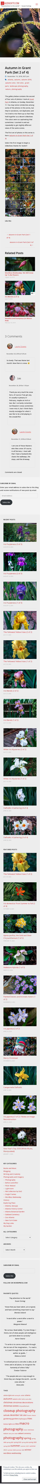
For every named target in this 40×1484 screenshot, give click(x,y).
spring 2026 (6, 1446)
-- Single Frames (9, 1194)
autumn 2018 (26, 80)
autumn (17, 80)
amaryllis (18, 1395)
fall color (20, 83)
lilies (17, 1424)
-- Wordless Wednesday (12, 1197)
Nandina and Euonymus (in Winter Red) (18, 319)
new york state (13, 1433)
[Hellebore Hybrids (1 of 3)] (20, 955)
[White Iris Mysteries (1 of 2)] (20, 767)
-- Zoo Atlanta (8, 1217)
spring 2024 (25, 1442)
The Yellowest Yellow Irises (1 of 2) (17, 661)
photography (17, 89)
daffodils (6, 1415)
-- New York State (10, 1220)
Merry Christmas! (10, 1058)
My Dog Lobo (8, 1223)
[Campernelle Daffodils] (20, 1075)
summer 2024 (11, 1450)
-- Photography (9, 1180)
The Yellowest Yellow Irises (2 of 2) (17, 632)
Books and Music (9, 1168)
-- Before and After (10, 1183)
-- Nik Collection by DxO (12, 1191)
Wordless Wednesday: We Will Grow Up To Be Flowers (19, 274)
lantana (5, 1424)
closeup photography (19, 1410)
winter (28, 1449)
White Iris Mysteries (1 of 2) (14, 778)
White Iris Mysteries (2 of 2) (14, 749)
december (14, 1415)
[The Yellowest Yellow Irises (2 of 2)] (20, 620)
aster (23, 1395)
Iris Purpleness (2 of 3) (12, 573)
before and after (26, 1399)
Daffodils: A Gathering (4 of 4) (15, 808)
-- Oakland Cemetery (11, 1214)
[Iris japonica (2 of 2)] (20, 1016)
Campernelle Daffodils (12, 1087)
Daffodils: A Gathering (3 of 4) (15, 837)
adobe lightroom (8, 1395)
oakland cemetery (24, 1433)
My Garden (7, 1226)
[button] (12, 153)
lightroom (12, 1424)
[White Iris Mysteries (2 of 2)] (20, 737)
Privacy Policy (14, 1475)
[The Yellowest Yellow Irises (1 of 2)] (20, 649)
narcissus (31, 1430)
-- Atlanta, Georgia (10, 1206)
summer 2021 (24, 1446)
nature (7, 89)
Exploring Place (9, 1203)
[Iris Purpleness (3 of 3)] (20, 532)
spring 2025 (33, 1442)
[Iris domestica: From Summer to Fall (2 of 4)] (20, 891)
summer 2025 (20, 1450)
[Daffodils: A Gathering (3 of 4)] (20, 825)
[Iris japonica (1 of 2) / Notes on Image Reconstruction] (20, 1104)
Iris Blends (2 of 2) (12, 297)
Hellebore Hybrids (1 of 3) (14, 967)
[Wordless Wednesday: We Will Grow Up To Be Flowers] (20, 264)
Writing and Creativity (11, 1174)
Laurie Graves (20, 346)
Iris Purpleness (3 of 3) (12, 544)
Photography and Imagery (13, 1177)
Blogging (6, 1171)
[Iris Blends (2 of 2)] (20, 288)
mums (25, 1430)
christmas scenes (11, 1406)
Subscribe (6, 502)
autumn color (10, 83)
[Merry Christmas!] (20, 1046)
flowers (29, 1415)
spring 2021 (10, 1442)
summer (15, 1445)
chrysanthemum (24, 1406)
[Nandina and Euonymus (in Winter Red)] (20, 309)
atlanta (10, 80)
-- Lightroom (8, 1188)
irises (29, 1418)
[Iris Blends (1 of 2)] (20, 708)
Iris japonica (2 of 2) (11, 1028)
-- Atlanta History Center (13, 1209)
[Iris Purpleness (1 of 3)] (20, 591)
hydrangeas (23, 1419)
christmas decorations (23, 1402)
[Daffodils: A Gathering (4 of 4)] (20, 796)
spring (27, 1438)
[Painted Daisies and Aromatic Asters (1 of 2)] (20, 985)
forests (34, 1415)
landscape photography (19, 86)
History (6, 1200)
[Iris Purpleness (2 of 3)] (20, 561)
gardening (7, 1419)
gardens (15, 1419)
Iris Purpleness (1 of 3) (12, 603)
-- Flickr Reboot (9, 1186)
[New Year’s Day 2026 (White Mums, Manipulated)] (20, 1136)
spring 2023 (17, 1442)
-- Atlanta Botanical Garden (13, 1212)
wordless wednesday (12, 1453)
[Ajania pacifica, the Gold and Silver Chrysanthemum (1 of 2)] (20, 923)
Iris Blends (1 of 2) (10, 720)
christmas (8, 1402)
